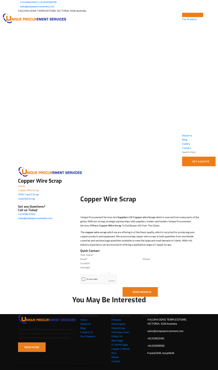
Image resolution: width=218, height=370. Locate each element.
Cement (115, 361)
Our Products (189, 19)
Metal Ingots (118, 323)
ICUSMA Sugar (119, 344)
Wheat (115, 357)
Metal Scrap (118, 327)
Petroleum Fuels (120, 332)
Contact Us (86, 332)
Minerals (116, 319)
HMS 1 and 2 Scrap (28, 194)
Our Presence (87, 336)
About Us (85, 323)
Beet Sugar (117, 340)
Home (21, 185)
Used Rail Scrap (26, 198)
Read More (31, 347)
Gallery (186, 143)
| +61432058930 (47, 2)
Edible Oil (116, 336)
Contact (186, 147)
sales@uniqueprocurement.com (37, 6)
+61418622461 (28, 2)
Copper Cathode (120, 348)
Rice (113, 352)
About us (187, 135)
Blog (184, 139)
